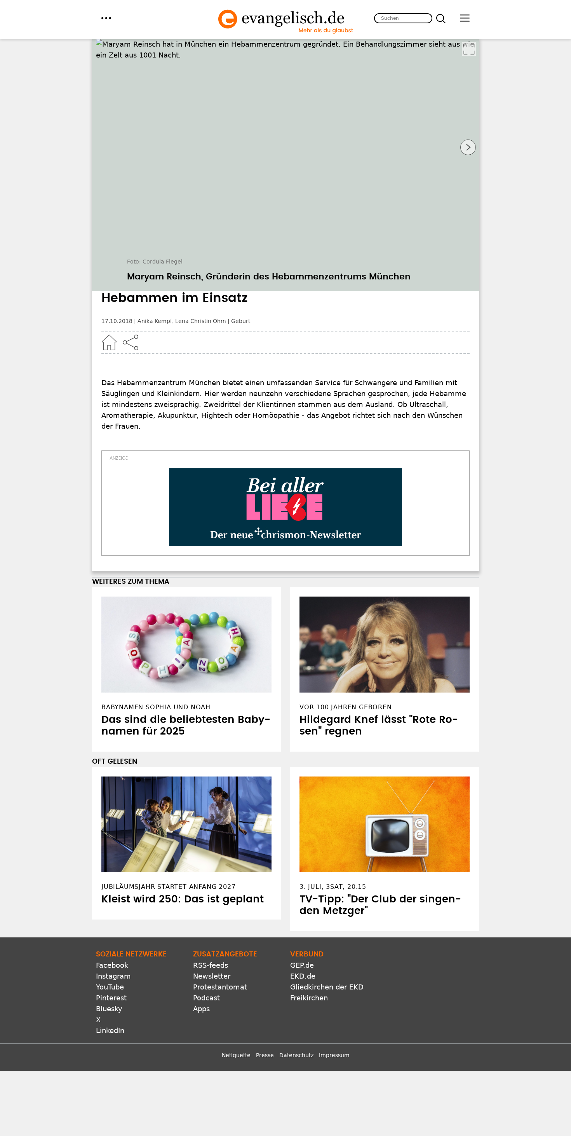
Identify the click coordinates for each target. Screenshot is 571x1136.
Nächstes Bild (468, 147)
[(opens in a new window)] (285, 507)
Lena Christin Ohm (200, 321)
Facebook (112, 965)
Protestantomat (220, 987)
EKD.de (302, 976)
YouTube (110, 987)
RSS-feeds (210, 965)
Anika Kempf (155, 321)
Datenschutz (296, 1055)
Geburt (240, 321)
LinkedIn (110, 1030)
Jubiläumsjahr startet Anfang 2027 (168, 886)
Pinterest (111, 998)
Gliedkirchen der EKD (327, 987)
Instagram (113, 976)
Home (109, 342)
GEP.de (302, 965)
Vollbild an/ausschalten (469, 49)
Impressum (334, 1055)
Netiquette (236, 1055)
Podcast (206, 998)
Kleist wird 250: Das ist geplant (182, 899)
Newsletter (211, 976)
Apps (201, 1009)
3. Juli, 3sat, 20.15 (332, 886)
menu (106, 18)
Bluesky (109, 1009)
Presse (265, 1055)
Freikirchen (309, 998)
